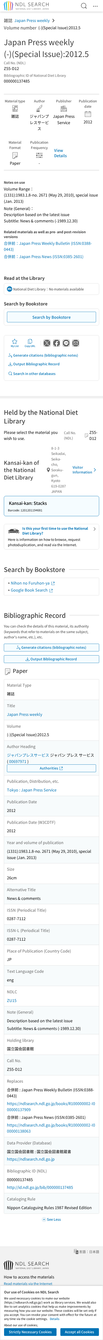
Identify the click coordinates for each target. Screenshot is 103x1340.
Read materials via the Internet (28, 1283)
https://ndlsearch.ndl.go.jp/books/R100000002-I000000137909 (51, 1106)
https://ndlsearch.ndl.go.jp (31, 1159)
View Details (60, 152)
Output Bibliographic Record (36, 363)
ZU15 (12, 1000)
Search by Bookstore (51, 317)
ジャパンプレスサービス (28, 755)
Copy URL (30, 346)
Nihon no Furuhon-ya (31, 583)
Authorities (49, 768)
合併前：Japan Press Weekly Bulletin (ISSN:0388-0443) (48, 246)
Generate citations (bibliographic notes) (45, 355)
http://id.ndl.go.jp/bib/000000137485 (40, 1187)
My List (15, 346)
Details (54, 1319)
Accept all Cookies (79, 1331)
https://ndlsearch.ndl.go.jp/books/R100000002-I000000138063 (51, 1128)
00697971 (17, 761)
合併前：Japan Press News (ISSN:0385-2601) (43, 256)
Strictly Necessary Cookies (30, 1331)
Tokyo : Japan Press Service (32, 790)
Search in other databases (34, 373)
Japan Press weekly (32, 20)
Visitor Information (82, 469)
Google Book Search (30, 590)
